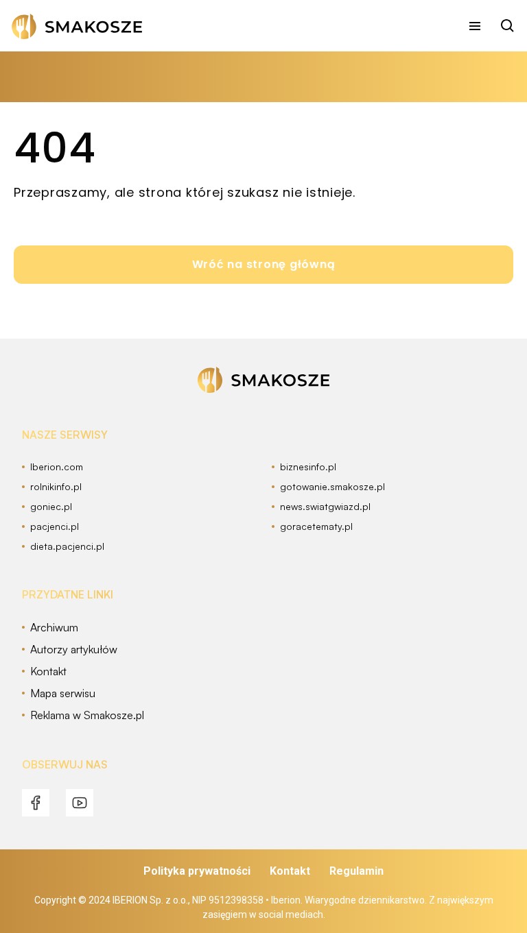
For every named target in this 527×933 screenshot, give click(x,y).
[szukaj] (508, 26)
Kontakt (290, 870)
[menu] (475, 26)
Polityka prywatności (196, 870)
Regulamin (356, 870)
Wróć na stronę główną (264, 264)
